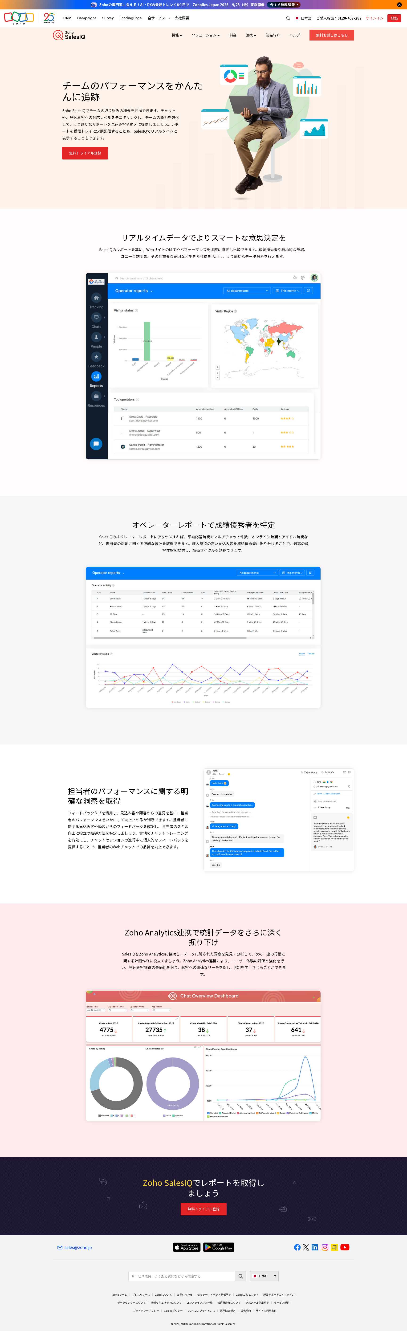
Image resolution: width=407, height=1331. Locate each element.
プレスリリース (141, 1294)
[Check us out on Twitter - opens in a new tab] (306, 1247)
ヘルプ (294, 35)
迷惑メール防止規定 (257, 1302)
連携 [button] (249, 35)
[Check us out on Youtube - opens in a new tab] (345, 1247)
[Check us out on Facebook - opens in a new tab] (297, 1247)
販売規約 (245, 1310)
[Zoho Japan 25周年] (49, 18)
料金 (232, 35)
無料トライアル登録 (85, 153)
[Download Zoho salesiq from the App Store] (187, 1247)
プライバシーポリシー (146, 1310)
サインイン (374, 18)
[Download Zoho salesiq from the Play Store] (218, 1247)
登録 (394, 18)
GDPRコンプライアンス (201, 1310)
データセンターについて (131, 1302)
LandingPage (131, 18)
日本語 (306, 18)
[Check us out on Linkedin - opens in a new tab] (315, 1247)
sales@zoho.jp (78, 1247)
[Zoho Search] (288, 18)
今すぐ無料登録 (282, 4)
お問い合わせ (184, 1294)
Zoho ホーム (119, 1294)
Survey (108, 18)
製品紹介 (273, 35)
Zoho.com (19, 18)
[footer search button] (240, 1276)
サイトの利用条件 (266, 1310)
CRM (67, 18)
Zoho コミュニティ (247, 1294)
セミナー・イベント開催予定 (214, 1294)
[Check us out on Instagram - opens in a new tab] (325, 1247)
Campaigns (86, 18)
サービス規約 (281, 1302)
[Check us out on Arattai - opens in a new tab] (334, 1247)
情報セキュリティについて (166, 1302)
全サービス (156, 17)
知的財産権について (229, 1302)
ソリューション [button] (204, 35)
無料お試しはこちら (332, 35)
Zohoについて (163, 1294)
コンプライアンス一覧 (199, 1302)
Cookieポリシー (173, 1310)
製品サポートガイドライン (278, 1294)
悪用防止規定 (228, 1310)
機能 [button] (175, 35)
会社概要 (182, 17)
